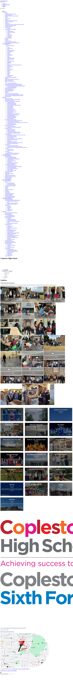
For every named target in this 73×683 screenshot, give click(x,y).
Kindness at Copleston (8, 177)
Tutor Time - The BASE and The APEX (10, 77)
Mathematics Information (11, 102)
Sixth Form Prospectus (8, 213)
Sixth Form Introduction (8, 214)
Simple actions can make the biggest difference (14, 127)
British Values (7, 91)
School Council (7, 172)
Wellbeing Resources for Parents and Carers (12, 201)
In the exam (7, 148)
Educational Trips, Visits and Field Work (13, 232)
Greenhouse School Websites (12, 670)
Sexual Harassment (10, 209)
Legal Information (15, 668)
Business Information (10, 110)
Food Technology (9, 55)
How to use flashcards (10, 137)
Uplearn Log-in (9, 253)
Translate (10, 271)
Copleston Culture (10, 48)
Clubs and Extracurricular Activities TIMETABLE (14, 166)
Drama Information (10, 112)
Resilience (8, 70)
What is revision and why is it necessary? (13, 121)
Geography (9, 57)
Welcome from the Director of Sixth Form (11, 212)
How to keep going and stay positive (12, 145)
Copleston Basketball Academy (11, 229)
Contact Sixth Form (8, 255)
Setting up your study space (11, 129)
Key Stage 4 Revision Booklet (9, 100)
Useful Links (9, 210)
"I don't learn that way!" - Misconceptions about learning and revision (17, 122)
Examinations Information (9, 90)
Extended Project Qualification (11, 220)
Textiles (8, 74)
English (8, 53)
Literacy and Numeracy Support (9, 89)
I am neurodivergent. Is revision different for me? (12, 153)
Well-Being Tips (7, 144)
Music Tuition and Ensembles (11, 167)
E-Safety (8, 208)
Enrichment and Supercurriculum (12, 165)
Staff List (6, 22)
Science (8, 71)
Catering (6, 187)
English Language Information (11, 103)
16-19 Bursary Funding (10, 247)
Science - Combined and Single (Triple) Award (14, 105)
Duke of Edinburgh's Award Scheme (12, 168)
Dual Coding (9, 140)
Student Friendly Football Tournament (12, 235)
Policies (4, 6)
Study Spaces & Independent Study (12, 223)
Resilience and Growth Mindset (11, 124)
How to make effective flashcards (12, 136)
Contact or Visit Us (8, 40)
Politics (8, 67)
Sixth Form (4, 211)
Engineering (9, 76)
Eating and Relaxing (10, 231)
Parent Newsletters (7, 18)
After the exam (7, 151)
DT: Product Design (10, 51)
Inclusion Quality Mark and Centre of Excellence (12, 42)
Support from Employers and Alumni (12, 162)
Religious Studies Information (11, 117)
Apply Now (9, 246)
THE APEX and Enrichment (11, 219)
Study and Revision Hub (8, 98)
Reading (6, 92)
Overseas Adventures (10, 234)
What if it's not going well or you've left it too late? (14, 146)
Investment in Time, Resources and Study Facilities (13, 222)
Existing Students (7, 248)
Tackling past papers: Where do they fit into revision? (15, 142)
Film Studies (9, 54)
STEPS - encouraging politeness (9, 81)
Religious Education (10, 69)
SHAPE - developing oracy (9, 80)
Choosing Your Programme (11, 245)
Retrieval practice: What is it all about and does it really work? (16, 134)
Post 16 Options (9, 161)
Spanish (8, 73)
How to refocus (9, 152)
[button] (3, 269)
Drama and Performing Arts (11, 50)
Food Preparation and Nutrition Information (13, 113)
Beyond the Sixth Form (8, 240)
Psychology (9, 68)
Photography (9, 65)
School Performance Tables (11, 32)
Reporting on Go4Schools (9, 194)
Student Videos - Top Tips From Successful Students (12, 99)
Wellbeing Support (10, 254)
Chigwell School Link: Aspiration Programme (12, 228)
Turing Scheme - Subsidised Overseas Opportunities (12, 238)
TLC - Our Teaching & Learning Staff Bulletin (11, 93)
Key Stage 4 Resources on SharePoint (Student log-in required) (14, 94)
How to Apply (9, 244)
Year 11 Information (8, 96)
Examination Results (10, 31)
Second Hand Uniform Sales (9, 189)
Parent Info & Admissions (7, 179)
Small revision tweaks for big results (12, 143)
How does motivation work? (11, 123)
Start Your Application (8, 243)
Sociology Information (10, 118)
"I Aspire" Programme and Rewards (10, 175)
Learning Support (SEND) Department (10, 87)
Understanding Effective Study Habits (10, 119)
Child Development (10, 75)
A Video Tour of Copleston (9, 21)
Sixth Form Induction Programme (10, 216)
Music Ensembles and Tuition (11, 233)
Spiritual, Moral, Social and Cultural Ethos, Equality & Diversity (14, 24)
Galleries (4, 5)
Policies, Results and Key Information (10, 29)
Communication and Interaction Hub (10, 25)
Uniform (6, 188)
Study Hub (4, 97)
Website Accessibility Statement (24, 668)
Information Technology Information (12, 114)
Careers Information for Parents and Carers (13, 158)
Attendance (6, 186)
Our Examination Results (11, 215)
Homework (6, 78)
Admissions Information (10, 182)
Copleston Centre (7, 27)
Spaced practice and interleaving (12, 141)
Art (7, 46)
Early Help (8, 206)
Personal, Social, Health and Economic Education (14, 64)
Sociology (8, 72)
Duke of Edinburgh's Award (11, 230)
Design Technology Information (12, 111)
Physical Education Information (12, 116)
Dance (8, 49)
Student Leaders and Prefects (9, 173)
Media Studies (9, 62)
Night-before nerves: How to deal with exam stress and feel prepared (17, 147)
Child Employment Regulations (9, 193)
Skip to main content (3, 0)
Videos (6, 17)
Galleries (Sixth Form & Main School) (10, 242)
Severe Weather (7, 192)
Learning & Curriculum (7, 43)
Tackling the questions (10, 150)
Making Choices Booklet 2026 (11, 86)
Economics (9, 52)
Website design (3, 670)
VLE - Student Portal (6, 4)
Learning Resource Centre (9, 88)
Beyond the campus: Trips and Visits (10, 176)
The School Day (7, 23)
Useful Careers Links (10, 159)
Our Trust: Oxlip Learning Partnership (10, 41)
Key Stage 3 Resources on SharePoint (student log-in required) (14, 95)
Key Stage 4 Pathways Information (10, 196)
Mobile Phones (7, 191)
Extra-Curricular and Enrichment (10, 164)
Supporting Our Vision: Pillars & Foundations (11, 15)
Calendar (4, 3)
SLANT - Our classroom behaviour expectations (12, 79)
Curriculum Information (10, 45)
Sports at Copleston (10, 169)
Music (8, 63)
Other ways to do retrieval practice (12, 139)
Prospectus (6, 38)
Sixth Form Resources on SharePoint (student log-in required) (12, 251)
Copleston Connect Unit (8, 26)
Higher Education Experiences (11, 163)
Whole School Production (11, 239)
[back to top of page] (0, 672)
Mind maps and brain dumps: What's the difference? (14, 138)
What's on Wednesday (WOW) (11, 170)
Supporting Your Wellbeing (11, 236)
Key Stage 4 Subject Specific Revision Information (12, 101)
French (8, 56)
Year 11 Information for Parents (9, 197)
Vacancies (6, 39)
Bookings (8, 28)
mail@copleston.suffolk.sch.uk (7, 631)
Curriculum (6, 44)
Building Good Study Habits (9, 125)
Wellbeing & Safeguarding (7, 198)
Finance (8, 33)
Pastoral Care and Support (9, 171)
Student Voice (7, 174)
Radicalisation (9, 207)
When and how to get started (11, 126)
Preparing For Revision (8, 128)
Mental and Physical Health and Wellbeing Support (12, 200)
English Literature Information (11, 104)
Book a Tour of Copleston (11, 183)
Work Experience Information (11, 160)
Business (8, 47)
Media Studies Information (11, 115)
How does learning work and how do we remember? (14, 120)
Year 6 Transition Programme (11, 184)
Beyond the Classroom (8, 224)
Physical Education (10, 66)
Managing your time (10, 149)
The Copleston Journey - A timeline (10, 185)
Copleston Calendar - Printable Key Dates (11, 20)
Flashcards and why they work (11, 135)
